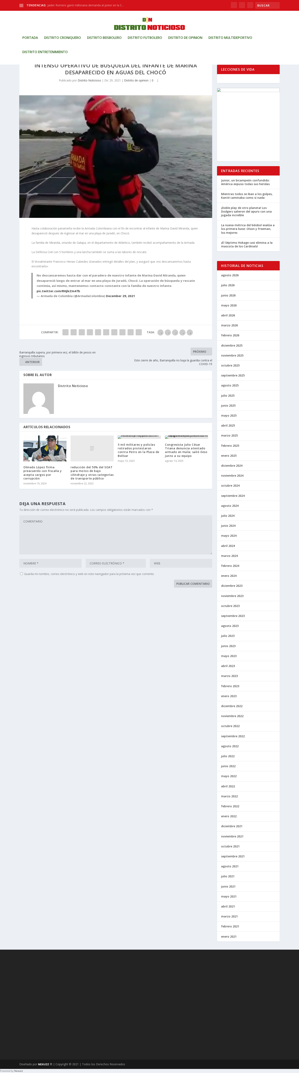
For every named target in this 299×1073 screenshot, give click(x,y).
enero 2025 (229, 456)
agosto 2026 (230, 275)
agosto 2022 (230, 746)
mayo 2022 (229, 776)
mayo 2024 (229, 536)
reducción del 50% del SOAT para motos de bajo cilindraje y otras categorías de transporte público (92, 472)
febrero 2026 (230, 335)
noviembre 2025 (232, 355)
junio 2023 (228, 646)
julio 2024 (228, 516)
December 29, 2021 (120, 296)
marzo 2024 (229, 556)
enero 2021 (229, 936)
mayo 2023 (229, 656)
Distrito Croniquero (62, 38)
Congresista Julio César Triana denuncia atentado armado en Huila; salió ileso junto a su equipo (186, 450)
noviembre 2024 (232, 475)
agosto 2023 (230, 626)
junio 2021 (228, 886)
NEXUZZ (43, 1064)
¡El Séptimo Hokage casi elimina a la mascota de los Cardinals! (247, 244)
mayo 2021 (229, 896)
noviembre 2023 (232, 596)
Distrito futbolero (145, 38)
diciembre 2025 (231, 345)
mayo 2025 (229, 415)
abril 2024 (228, 546)
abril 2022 (228, 786)
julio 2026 (228, 285)
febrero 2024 (230, 566)
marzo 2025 (229, 435)
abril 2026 (228, 315)
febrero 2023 (230, 686)
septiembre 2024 (233, 496)
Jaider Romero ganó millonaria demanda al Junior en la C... (85, 5)
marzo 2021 (229, 916)
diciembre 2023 (231, 586)
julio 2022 (228, 756)
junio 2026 (228, 295)
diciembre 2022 (231, 706)
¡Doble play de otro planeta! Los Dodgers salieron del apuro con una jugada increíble (246, 211)
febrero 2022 (230, 806)
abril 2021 (228, 906)
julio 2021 (228, 876)
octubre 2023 (230, 606)
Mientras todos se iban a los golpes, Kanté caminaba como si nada (247, 196)
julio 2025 (228, 395)
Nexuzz (18, 1070)
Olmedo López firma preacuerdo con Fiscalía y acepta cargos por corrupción (42, 472)
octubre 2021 (230, 846)
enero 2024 (229, 576)
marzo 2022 (229, 796)
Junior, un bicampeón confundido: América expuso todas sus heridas (245, 182)
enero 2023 (229, 696)
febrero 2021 (230, 926)
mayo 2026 (229, 305)
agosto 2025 (230, 385)
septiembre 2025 (233, 375)
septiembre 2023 (233, 616)
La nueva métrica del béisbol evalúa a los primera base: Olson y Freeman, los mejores (248, 228)
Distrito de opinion (185, 38)
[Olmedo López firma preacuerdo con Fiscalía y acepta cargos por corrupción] (45, 448)
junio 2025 (228, 405)
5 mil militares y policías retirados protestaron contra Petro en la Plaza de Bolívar (138, 450)
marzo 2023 (229, 676)
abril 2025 (228, 425)
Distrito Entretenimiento (45, 52)
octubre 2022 (230, 726)
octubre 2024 (230, 485)
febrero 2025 (230, 446)
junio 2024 (228, 526)
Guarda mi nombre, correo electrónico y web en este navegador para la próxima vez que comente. (89, 574)
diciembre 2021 (231, 826)
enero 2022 (229, 816)
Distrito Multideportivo (230, 38)
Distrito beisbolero (104, 38)
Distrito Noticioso (89, 80)
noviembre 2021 (232, 836)
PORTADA (30, 38)
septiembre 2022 (233, 736)
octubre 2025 (230, 365)
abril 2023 (228, 666)
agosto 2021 (230, 866)
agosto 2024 (230, 506)
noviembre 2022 (232, 716)
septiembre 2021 (233, 856)
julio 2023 (228, 636)
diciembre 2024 (231, 465)
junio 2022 (228, 766)
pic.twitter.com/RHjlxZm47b (58, 291)
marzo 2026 (229, 325)
